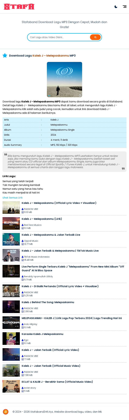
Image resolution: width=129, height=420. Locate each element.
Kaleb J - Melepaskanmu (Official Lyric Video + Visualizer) (59, 203)
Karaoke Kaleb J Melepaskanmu (42, 334)
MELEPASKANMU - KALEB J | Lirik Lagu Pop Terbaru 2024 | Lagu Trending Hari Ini (72, 318)
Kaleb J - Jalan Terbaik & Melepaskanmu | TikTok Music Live (60, 251)
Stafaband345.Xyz (41, 412)
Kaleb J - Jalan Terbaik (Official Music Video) (51, 366)
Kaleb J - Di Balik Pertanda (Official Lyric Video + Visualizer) (60, 286)
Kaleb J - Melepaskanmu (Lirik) (42, 219)
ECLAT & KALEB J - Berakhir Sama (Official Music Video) (57, 382)
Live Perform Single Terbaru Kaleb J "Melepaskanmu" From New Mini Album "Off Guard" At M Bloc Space (73, 268)
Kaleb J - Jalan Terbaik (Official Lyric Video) (50, 350)
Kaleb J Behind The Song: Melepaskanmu (48, 302)
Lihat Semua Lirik (13, 197)
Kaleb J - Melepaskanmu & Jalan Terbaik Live (51, 235)
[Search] (95, 37)
